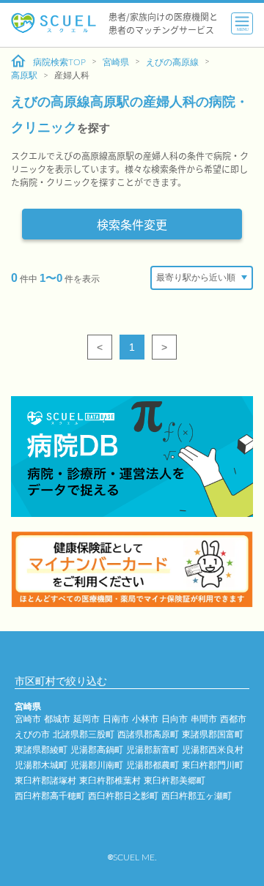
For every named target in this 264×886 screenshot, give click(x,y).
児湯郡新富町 (152, 749)
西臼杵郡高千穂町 (50, 796)
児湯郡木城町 (41, 765)
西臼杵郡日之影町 (123, 796)
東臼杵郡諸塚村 (45, 780)
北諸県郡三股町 (83, 734)
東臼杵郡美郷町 (174, 780)
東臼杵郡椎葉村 (110, 780)
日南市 (116, 719)
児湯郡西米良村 (212, 749)
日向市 (174, 719)
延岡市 (86, 719)
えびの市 (32, 734)
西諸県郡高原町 (148, 734)
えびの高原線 (172, 62)
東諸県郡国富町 (212, 734)
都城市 (57, 719)
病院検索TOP (59, 62)
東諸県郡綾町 (41, 749)
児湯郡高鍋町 (96, 749)
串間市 (204, 719)
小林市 (145, 719)
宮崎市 (28, 719)
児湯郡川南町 (96, 765)
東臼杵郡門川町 (212, 765)
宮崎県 (116, 62)
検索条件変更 (132, 224)
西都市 (233, 719)
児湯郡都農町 (152, 765)
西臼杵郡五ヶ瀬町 (196, 796)
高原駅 (24, 75)
